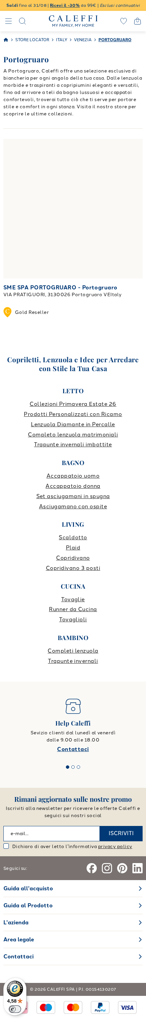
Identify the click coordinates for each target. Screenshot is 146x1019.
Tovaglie (73, 599)
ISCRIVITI (121, 833)
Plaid (73, 547)
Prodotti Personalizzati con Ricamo (73, 414)
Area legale (18, 939)
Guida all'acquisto (28, 888)
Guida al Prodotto (28, 905)
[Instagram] (107, 868)
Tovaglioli (73, 619)
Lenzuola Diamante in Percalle (73, 424)
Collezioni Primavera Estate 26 (73, 404)
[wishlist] (123, 21)
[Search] (22, 21)
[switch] (15, 1009)
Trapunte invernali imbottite (73, 444)
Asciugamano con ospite (73, 506)
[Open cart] (137, 21)
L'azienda (16, 922)
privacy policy (115, 846)
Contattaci (73, 749)
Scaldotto (73, 537)
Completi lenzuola (73, 651)
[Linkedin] (137, 868)
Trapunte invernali (73, 661)
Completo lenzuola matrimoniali (73, 434)
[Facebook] (92, 868)
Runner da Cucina (73, 609)
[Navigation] (8, 21)
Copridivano (73, 558)
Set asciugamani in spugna (73, 496)
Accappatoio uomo (73, 476)
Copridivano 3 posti (73, 568)
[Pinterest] (122, 868)
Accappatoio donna (72, 486)
